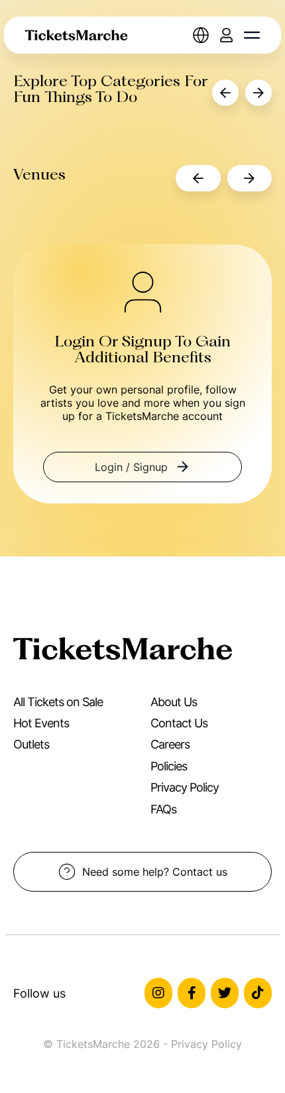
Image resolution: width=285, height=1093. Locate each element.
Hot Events (41, 723)
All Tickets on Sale (58, 702)
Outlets (31, 744)
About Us (173, 702)
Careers (170, 744)
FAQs (163, 809)
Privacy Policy (184, 787)
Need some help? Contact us (154, 871)
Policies (168, 766)
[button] (252, 35)
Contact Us (178, 723)
